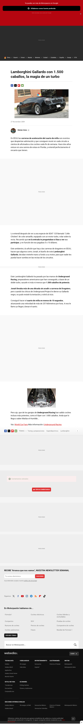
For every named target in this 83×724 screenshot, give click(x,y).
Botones (37, 57)
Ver (42, 489)
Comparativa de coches (65, 626)
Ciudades (53, 57)
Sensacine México (40, 705)
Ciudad (45, 57)
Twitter (15, 85)
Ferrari (23, 57)
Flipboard (19, 85)
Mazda (30, 57)
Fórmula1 (8, 615)
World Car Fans (21, 424)
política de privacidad (30, 581)
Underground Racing (52, 424)
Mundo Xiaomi (9, 676)
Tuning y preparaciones (36, 431)
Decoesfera (8, 688)
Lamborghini (64, 431)
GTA (75, 57)
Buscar (75, 645)
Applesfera (8, 670)
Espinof (37, 667)
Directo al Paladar (55, 664)
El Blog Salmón (24, 685)
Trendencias (9, 685)
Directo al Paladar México (55, 706)
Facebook (12, 85)
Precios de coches (37, 626)
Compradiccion (9, 691)
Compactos (9, 621)
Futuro (33, 630)
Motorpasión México (71, 705)
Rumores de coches (12, 626)
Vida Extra (23, 667)
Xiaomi (15, 57)
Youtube (22, 596)
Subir (72, 653)
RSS (35, 596)
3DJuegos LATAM (25, 705)
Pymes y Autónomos (26, 688)
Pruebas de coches (63, 621)
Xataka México (9, 705)
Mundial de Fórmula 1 (64, 630)
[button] (23, 130)
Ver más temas (10, 635)
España (61, 57)
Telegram (31, 596)
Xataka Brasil (9, 708)
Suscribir (39, 576)
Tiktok (44, 596)
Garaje (69, 57)
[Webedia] (11, 653)
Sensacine (38, 664)
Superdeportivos (52, 431)
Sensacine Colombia (41, 708)
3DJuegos (23, 664)
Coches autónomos (12, 630)
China (8, 57)
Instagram (27, 596)
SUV (32, 621)
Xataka (7, 664)
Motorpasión (68, 664)
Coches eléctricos (37, 615)
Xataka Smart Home (11, 673)
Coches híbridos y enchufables (63, 616)
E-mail (22, 85)
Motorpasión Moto (70, 667)
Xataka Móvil (9, 667)
